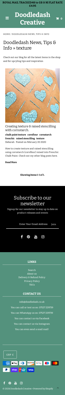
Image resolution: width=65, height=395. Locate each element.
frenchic (10, 138)
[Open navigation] (7, 19)
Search (32, 270)
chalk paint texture (15, 134)
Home (6, 34)
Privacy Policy (32, 281)
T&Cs (32, 284)
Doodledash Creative (32, 18)
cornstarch (45, 134)
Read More (11, 162)
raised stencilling (25, 138)
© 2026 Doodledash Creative (17, 388)
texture (40, 138)
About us (32, 273)
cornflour (32, 134)
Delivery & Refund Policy (31, 277)
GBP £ (10, 354)
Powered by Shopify (43, 388)
